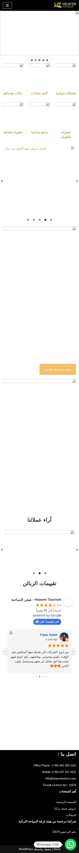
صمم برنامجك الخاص (57, 369)
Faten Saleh (48, 635)
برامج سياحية (39, 132)
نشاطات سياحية (66, 93)
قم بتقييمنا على (49, 621)
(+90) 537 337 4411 (64, 772)
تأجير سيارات (39, 93)
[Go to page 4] (33, 676)
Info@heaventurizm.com (60, 778)
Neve (57, 849)
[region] (39, 37)
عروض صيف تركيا (65, 808)
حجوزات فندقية (13, 132)
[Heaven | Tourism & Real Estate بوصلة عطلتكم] (64, 5)
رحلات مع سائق (13, 93)
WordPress (26, 849)
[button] (47, 60)
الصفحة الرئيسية (66, 802)
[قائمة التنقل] (7, 5)
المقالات (71, 815)
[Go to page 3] (36, 676)
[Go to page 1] (42, 676)
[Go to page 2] (39, 677)
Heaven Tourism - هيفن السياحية (36, 600)
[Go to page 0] (45, 676)
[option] (39, 181)
